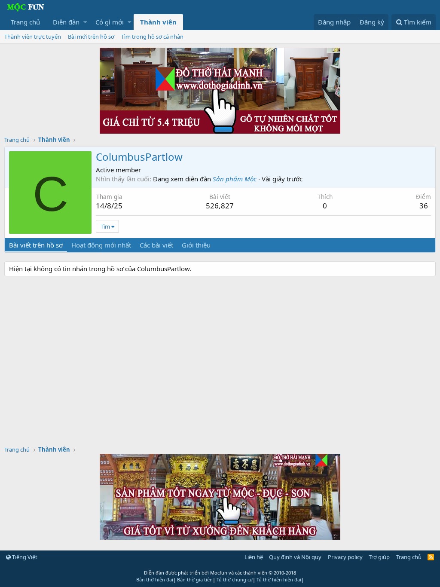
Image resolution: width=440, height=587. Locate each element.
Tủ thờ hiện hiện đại (279, 579)
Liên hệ (253, 557)
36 (423, 206)
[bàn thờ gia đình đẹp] (220, 131)
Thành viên (158, 22)
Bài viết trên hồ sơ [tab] (36, 245)
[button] (85, 22)
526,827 (220, 206)
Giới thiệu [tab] (196, 245)
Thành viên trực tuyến (32, 36)
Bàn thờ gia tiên (195, 579)
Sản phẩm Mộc (235, 178)
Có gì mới (109, 22)
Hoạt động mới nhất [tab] (101, 245)
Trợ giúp (379, 557)
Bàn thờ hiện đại (154, 579)
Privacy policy (345, 557)
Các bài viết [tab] (156, 245)
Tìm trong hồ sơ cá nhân (152, 36)
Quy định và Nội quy (295, 557)
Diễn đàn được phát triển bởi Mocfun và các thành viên (220, 572)
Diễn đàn (66, 22)
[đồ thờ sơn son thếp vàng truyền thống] (220, 537)
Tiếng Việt (24, 557)
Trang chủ (25, 22)
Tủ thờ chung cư (235, 579)
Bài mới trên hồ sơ (91, 36)
